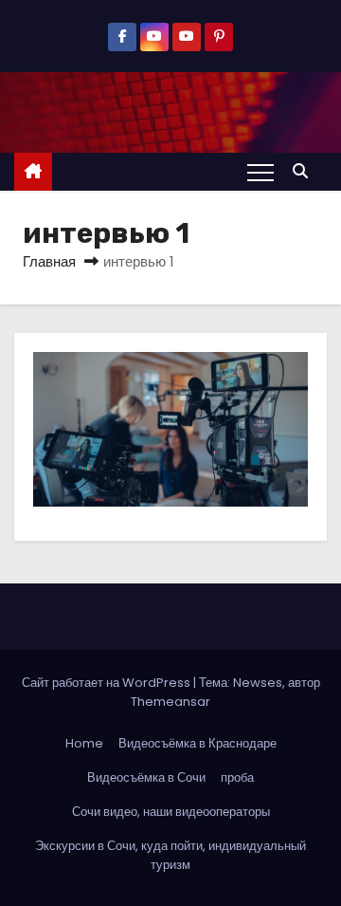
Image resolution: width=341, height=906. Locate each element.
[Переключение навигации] (260, 172)
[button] (305, 171)
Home (84, 743)
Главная (49, 261)
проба (237, 777)
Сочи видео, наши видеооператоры (171, 812)
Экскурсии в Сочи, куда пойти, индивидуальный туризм (170, 855)
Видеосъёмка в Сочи (146, 777)
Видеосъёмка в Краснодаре (197, 743)
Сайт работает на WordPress (107, 683)
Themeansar (170, 702)
